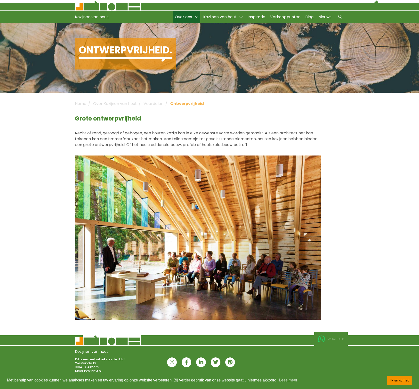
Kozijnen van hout (220, 17)
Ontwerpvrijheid (187, 103)
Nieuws (324, 17)
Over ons (184, 17)
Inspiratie (256, 17)
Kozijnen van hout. (92, 17)
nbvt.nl (96, 371)
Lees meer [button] (288, 380)
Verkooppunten (285, 17)
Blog (309, 17)
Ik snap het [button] (399, 380)
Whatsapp (336, 339)
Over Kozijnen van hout (115, 103)
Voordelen (153, 103)
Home (80, 103)
